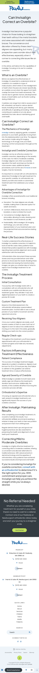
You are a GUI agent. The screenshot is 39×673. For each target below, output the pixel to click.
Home (19, 606)
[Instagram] (20, 641)
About (19, 609)
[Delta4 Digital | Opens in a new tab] (19, 649)
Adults (19, 619)
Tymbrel (29, 664)
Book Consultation (13, 670)
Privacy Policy (17, 652)
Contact (19, 568)
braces (27, 168)
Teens (19, 617)
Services (19, 611)
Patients (20, 622)
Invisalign (5, 133)
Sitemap (31, 652)
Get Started (19, 530)
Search (25, 652)
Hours (21, 563)
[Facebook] (18, 641)
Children (19, 614)
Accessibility (8, 652)
